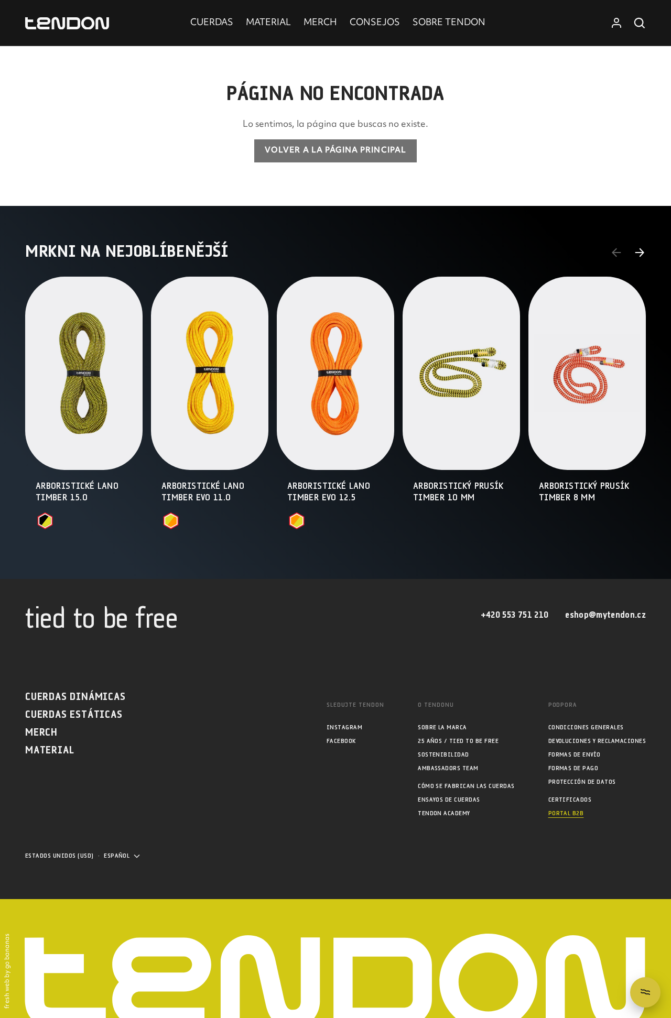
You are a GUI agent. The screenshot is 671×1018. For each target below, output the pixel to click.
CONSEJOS (375, 23)
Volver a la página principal (335, 151)
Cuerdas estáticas (74, 715)
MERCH (320, 23)
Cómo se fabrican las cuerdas (466, 786)
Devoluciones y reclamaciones (597, 741)
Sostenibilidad (443, 755)
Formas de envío (574, 755)
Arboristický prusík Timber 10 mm (458, 492)
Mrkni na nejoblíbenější (127, 252)
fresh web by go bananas (7, 971)
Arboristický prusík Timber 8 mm (584, 492)
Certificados (570, 800)
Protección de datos (582, 782)
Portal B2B (566, 813)
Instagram (344, 727)
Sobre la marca (442, 727)
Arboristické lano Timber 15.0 (77, 492)
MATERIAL (268, 23)
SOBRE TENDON (449, 23)
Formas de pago (573, 768)
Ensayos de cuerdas (449, 800)
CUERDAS (211, 23)
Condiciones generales (586, 727)
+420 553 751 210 (514, 615)
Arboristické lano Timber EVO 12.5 (328, 492)
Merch (41, 733)
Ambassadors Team (448, 768)
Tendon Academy (444, 813)
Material (49, 751)
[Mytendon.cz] (67, 23)
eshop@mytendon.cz (605, 615)
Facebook (341, 741)
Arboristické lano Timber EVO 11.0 (202, 492)
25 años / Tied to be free (458, 741)
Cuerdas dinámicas (75, 697)
